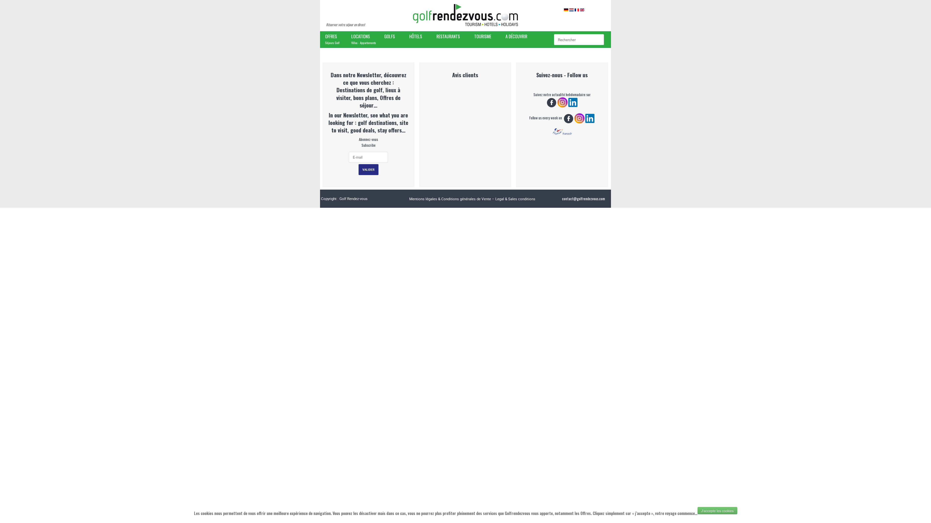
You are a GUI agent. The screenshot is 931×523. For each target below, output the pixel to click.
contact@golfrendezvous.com (583, 198)
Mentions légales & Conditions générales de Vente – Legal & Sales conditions (472, 198)
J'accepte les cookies (717, 510)
